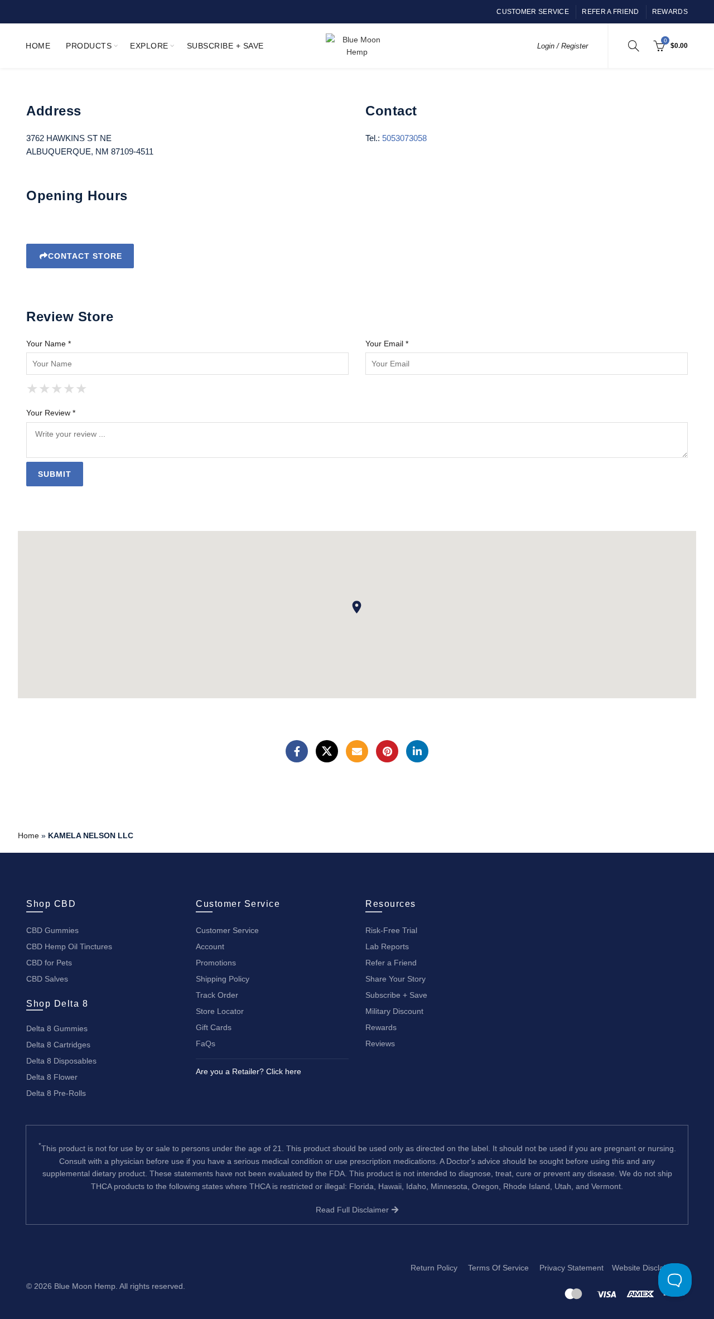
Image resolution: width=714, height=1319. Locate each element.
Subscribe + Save (225, 45)
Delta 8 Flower (52, 1076)
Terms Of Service (498, 1267)
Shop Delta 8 (57, 1003)
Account (210, 946)
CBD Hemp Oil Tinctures (69, 946)
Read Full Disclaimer (353, 1209)
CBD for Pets (49, 962)
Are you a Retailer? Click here (248, 1071)
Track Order (217, 995)
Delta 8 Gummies (57, 1028)
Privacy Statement (571, 1267)
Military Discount (394, 1011)
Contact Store (85, 256)
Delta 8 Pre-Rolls (56, 1093)
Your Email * (386, 343)
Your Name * (48, 343)
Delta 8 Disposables (61, 1060)
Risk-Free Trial (391, 930)
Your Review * (50, 412)
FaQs (205, 1043)
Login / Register (562, 46)
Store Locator (220, 1011)
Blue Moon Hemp (84, 1286)
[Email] (357, 751)
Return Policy (434, 1267)
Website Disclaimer (645, 1267)
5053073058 (404, 138)
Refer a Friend (610, 12)
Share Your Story (395, 978)
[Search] (634, 45)
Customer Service (532, 12)
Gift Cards (213, 1027)
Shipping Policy (222, 978)
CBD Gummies (52, 930)
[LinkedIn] (417, 751)
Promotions (216, 962)
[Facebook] (297, 751)
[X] (327, 751)
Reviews (380, 1043)
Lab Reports (387, 946)
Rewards (670, 12)
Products (89, 45)
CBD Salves (47, 978)
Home (38, 45)
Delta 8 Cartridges (58, 1044)
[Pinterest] (387, 751)
